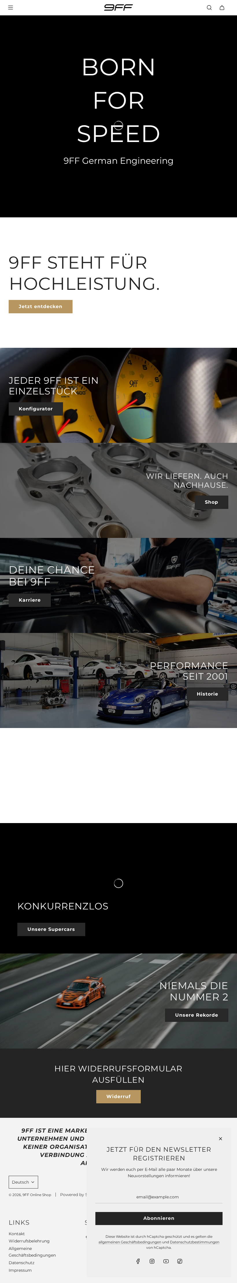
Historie (207, 694)
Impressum (20, 1270)
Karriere (30, 600)
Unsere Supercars (51, 929)
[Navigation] (10, 7)
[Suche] (209, 7)
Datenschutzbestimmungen (194, 1242)
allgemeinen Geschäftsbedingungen (130, 1242)
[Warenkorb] (222, 7)
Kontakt (17, 1233)
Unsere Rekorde (196, 1015)
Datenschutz (21, 1262)
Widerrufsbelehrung (29, 1241)
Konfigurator (36, 409)
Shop (211, 502)
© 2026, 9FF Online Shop (30, 1195)
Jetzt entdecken (40, 306)
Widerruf (118, 1096)
